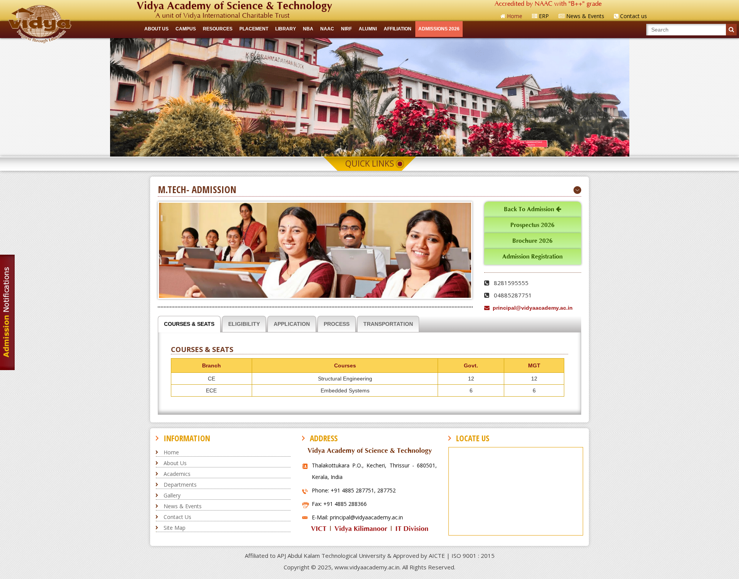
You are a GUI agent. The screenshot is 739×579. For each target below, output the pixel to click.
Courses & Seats (189, 324)
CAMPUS (186, 29)
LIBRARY (285, 29)
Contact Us (177, 517)
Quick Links (369, 163)
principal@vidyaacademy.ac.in (531, 308)
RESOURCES (217, 29)
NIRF (346, 29)
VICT (318, 529)
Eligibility (244, 324)
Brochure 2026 (532, 240)
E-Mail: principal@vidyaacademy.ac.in (357, 517)
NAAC (327, 29)
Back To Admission (530, 209)
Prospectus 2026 (532, 225)
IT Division (411, 529)
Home (171, 452)
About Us (175, 463)
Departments (180, 484)
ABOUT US (156, 29)
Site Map (175, 527)
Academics (177, 473)
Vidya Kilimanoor (360, 529)
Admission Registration (532, 256)
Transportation (388, 324)
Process (336, 324)
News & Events (183, 506)
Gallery (172, 495)
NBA (308, 29)
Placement (253, 29)
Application (292, 324)
